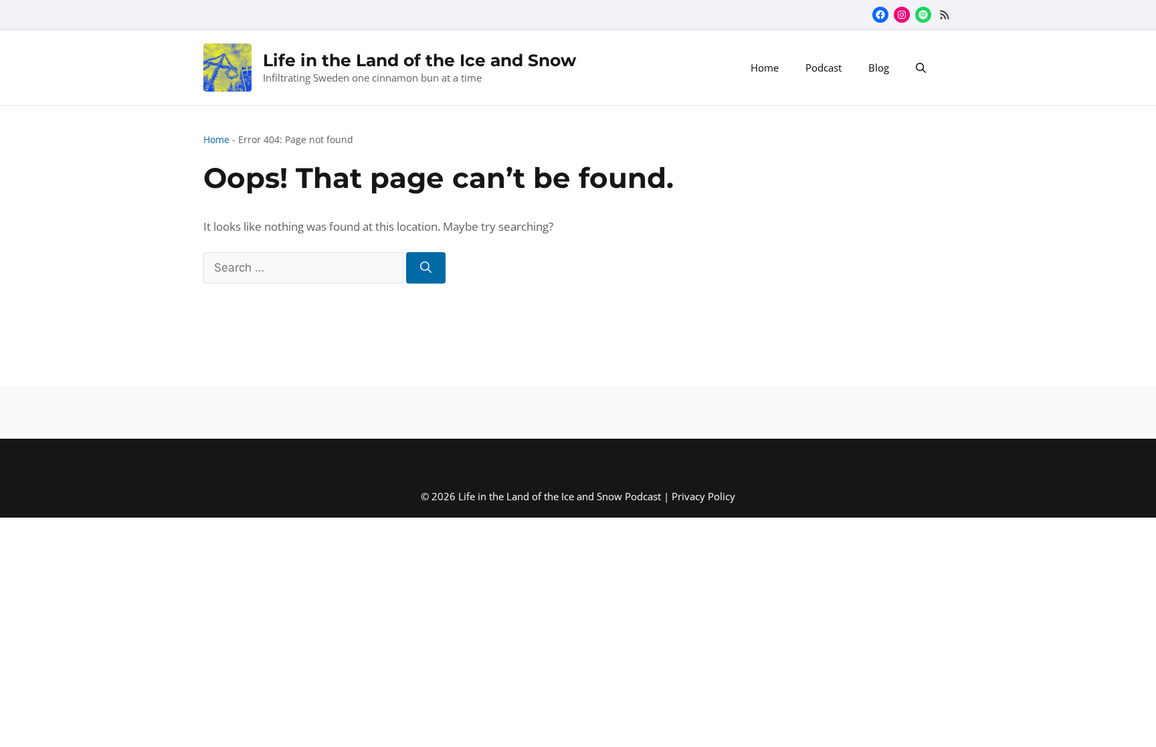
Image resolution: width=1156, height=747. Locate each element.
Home (765, 67)
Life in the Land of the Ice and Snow (419, 60)
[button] (920, 67)
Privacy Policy (703, 496)
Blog (878, 67)
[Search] (426, 268)
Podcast (823, 67)
